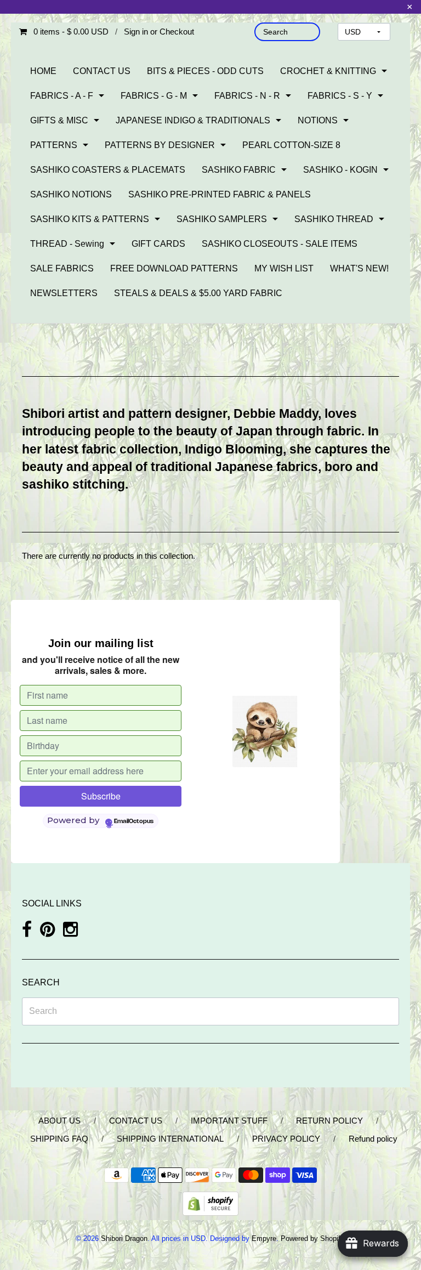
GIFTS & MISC (59, 120)
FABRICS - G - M (154, 95)
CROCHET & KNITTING (328, 71)
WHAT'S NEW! (359, 268)
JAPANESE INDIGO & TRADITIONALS (193, 120)
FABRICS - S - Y (340, 95)
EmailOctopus (133, 821)
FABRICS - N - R (247, 95)
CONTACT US (101, 71)
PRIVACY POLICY (286, 1138)
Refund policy (373, 1138)
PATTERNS (53, 145)
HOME (43, 71)
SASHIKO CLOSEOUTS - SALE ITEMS (279, 243)
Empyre (264, 1238)
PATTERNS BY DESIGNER (160, 145)
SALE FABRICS (62, 268)
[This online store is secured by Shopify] (210, 1202)
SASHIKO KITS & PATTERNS (89, 219)
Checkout (177, 31)
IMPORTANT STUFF (229, 1120)
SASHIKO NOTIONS (71, 194)
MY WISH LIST (284, 268)
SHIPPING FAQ (59, 1138)
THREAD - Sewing (67, 243)
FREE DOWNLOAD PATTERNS (174, 268)
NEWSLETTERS (64, 293)
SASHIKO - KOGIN (340, 169)
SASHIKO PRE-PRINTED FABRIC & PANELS (219, 194)
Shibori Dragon (124, 1238)
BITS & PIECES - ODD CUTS (205, 71)
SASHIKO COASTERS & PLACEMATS (107, 169)
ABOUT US (59, 1120)
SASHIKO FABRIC (239, 169)
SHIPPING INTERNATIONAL (170, 1138)
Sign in (136, 31)
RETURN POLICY (329, 1120)
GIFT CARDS (158, 243)
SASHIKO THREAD (333, 219)
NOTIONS (318, 120)
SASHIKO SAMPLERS (222, 219)
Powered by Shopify (312, 1238)
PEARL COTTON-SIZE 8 (291, 145)
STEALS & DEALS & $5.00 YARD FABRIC (198, 293)
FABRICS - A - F (61, 95)
